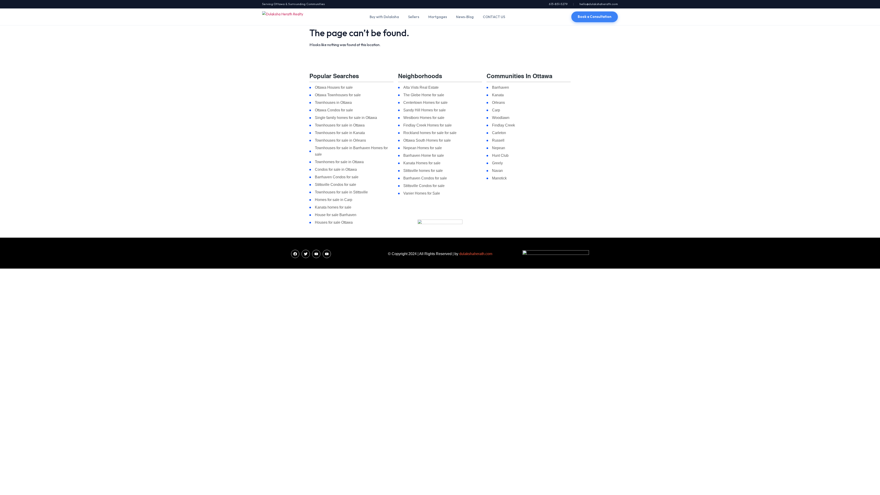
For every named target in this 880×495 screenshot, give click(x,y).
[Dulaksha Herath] (282, 16)
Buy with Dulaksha (384, 17)
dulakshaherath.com (475, 254)
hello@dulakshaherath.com (599, 4)
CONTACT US (494, 17)
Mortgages (437, 17)
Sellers (413, 17)
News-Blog (465, 17)
